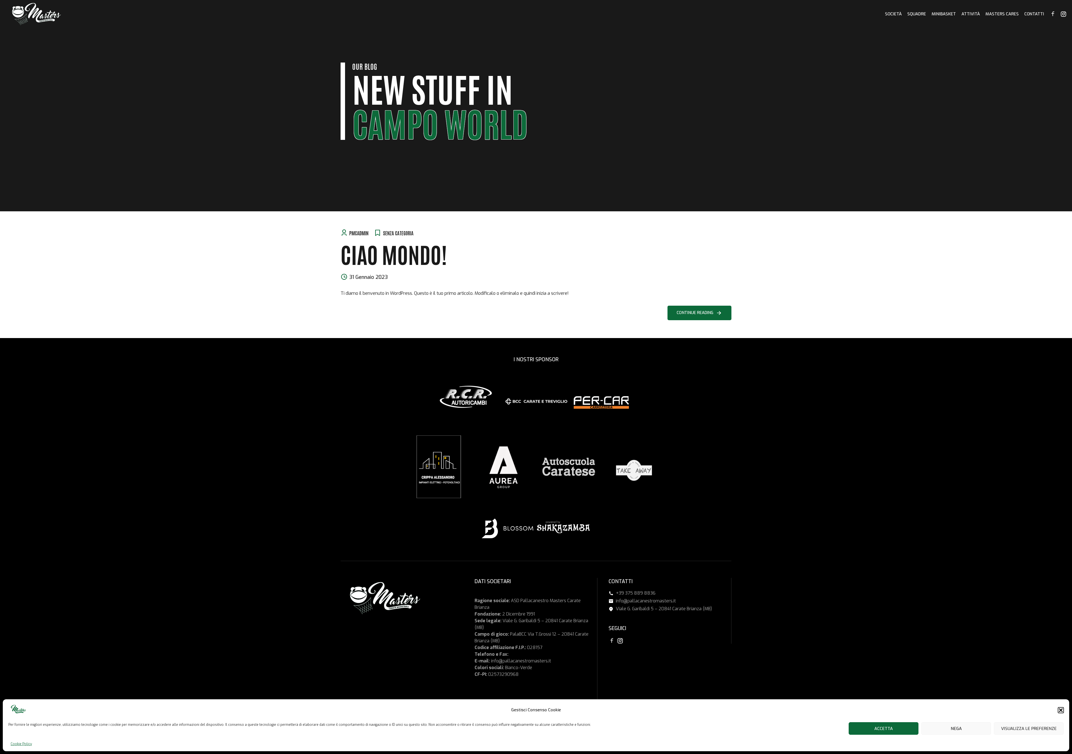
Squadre (916, 14)
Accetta (883, 728)
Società (893, 14)
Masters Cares (1002, 14)
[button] (1061, 710)
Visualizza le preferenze (1029, 728)
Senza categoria (398, 232)
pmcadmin (358, 232)
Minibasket (944, 14)
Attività (970, 14)
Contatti (1034, 14)
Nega (956, 728)
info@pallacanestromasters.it (521, 661)
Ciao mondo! (394, 253)
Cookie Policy (21, 744)
